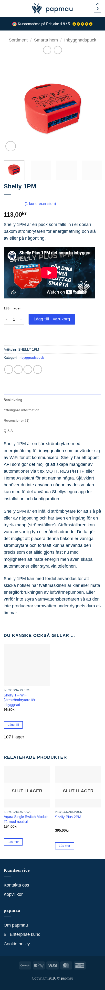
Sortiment (18, 40)
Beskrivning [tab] (13, 400)
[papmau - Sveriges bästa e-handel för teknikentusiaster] (52, 8)
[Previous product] (58, 50)
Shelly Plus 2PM (68, 817)
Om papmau (16, 925)
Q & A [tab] (8, 431)
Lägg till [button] (13, 724)
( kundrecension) (40, 204)
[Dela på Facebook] (18, 369)
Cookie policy (17, 943)
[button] (7, 8)
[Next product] (47, 50)
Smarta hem (46, 40)
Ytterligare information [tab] (21, 410)
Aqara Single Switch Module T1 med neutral (26, 819)
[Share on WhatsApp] (8, 369)
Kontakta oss (16, 885)
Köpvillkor (13, 894)
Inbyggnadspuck (80, 40)
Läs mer (13, 842)
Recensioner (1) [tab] (17, 420)
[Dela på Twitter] (27, 369)
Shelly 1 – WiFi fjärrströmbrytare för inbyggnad (19, 700)
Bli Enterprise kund (22, 934)
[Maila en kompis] (37, 369)
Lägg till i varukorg (52, 319)
